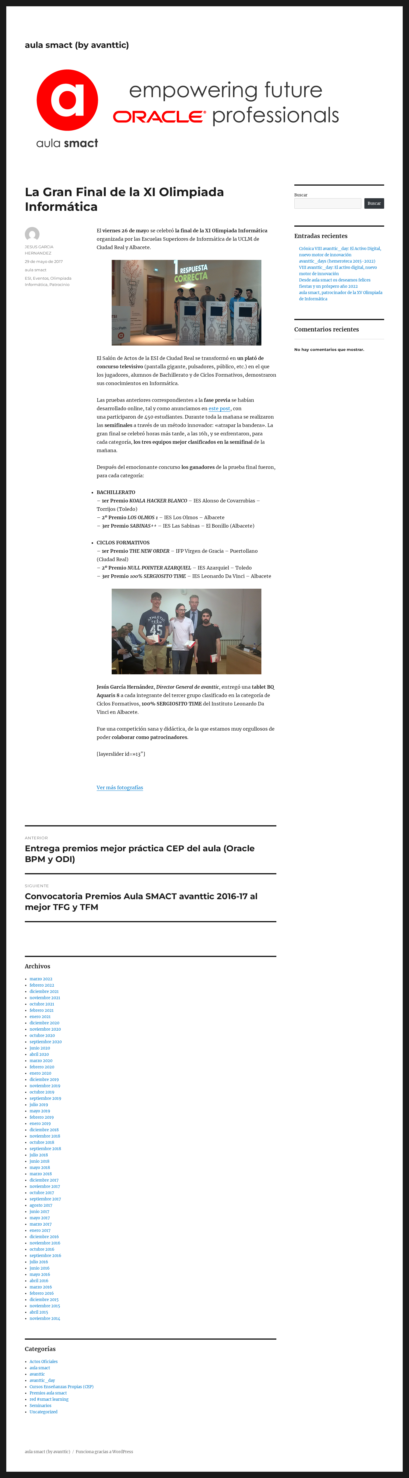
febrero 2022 (42, 985)
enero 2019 (40, 1123)
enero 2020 (40, 1073)
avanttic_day (42, 1380)
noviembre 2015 (45, 1306)
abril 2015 (39, 1312)
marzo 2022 (41, 979)
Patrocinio (59, 284)
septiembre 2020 (46, 1041)
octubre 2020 (42, 1035)
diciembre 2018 (44, 1129)
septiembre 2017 (45, 1199)
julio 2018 (39, 1155)
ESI (28, 278)
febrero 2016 (42, 1293)
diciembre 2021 (44, 991)
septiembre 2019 (45, 1098)
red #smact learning (49, 1399)
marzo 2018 (41, 1173)
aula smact (35, 269)
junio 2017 (39, 1211)
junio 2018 (39, 1161)
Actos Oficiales (44, 1361)
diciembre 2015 (44, 1299)
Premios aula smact (48, 1393)
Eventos (41, 278)
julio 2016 (39, 1262)
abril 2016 (39, 1280)
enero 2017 (40, 1230)
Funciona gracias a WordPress (104, 1451)
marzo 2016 (41, 1287)
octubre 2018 (42, 1142)
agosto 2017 (41, 1205)
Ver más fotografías (120, 788)
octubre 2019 (42, 1092)
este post (219, 408)
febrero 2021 (42, 1010)
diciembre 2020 (44, 1023)
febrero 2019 (42, 1117)
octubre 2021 (42, 1004)
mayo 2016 (40, 1274)
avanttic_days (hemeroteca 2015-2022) (337, 261)
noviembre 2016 (45, 1243)
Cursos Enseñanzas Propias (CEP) (62, 1386)
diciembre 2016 (44, 1236)
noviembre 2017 (45, 1186)
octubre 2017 (42, 1192)
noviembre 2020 (45, 1029)
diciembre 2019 (44, 1079)
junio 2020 (40, 1048)
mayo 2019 (40, 1111)
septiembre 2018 (45, 1148)
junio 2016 (40, 1268)
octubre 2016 (42, 1249)
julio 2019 (39, 1104)
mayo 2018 (40, 1167)
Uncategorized (43, 1412)
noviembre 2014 (45, 1318)
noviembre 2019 (45, 1085)
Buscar (300, 195)
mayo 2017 (40, 1217)
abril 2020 (39, 1054)
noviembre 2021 (45, 997)
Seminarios (40, 1405)
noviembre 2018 (45, 1136)
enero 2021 (40, 1016)
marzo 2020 (41, 1060)
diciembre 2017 (44, 1180)
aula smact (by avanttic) (77, 45)
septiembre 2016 (45, 1255)
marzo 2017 (41, 1224)
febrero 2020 (42, 1067)
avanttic (37, 1374)
